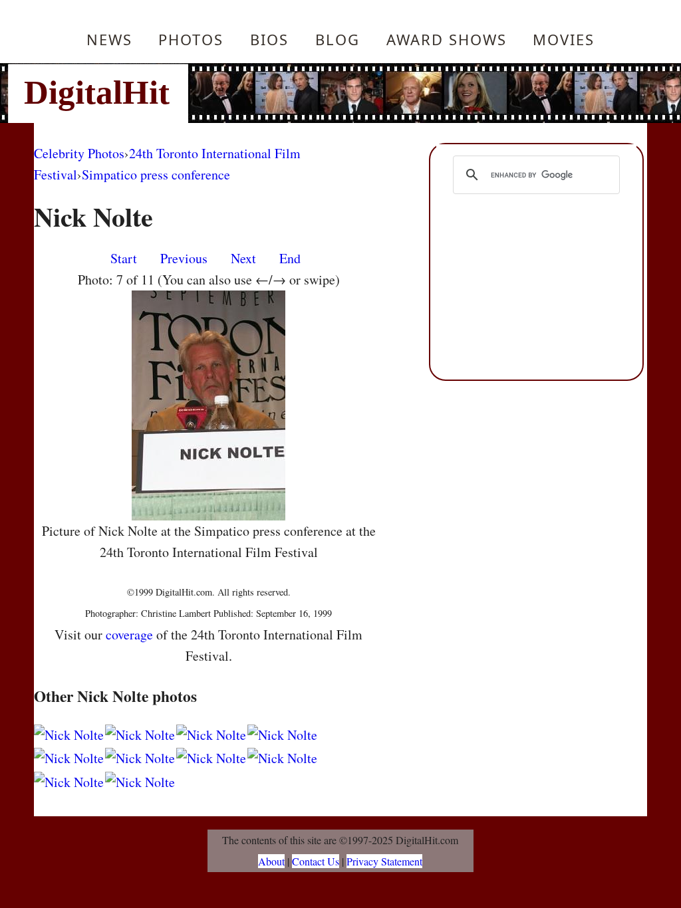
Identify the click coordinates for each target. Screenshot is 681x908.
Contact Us (315, 861)
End (290, 258)
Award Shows (446, 39)
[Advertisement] (430, 93)
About (271, 861)
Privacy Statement (384, 861)
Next (243, 258)
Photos (190, 39)
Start (123, 258)
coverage (129, 634)
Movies (564, 39)
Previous (183, 258)
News (109, 39)
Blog (337, 39)
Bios (269, 39)
